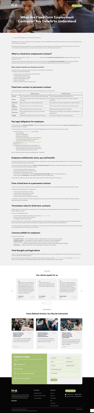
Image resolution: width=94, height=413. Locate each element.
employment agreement (35, 57)
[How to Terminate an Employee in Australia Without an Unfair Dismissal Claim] (23, 324)
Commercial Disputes (38, 398)
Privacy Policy (53, 403)
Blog (59, 5)
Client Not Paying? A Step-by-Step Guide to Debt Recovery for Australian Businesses (43, 334)
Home (13, 37)
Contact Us (53, 395)
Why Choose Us (52, 5)
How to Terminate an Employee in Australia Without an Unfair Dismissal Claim (18, 334)
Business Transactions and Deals (39, 395)
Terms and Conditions (54, 405)
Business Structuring (37, 393)
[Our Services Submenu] (46, 5)
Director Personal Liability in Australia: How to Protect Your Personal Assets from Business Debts (67, 335)
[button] (12, 291)
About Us (35, 5)
